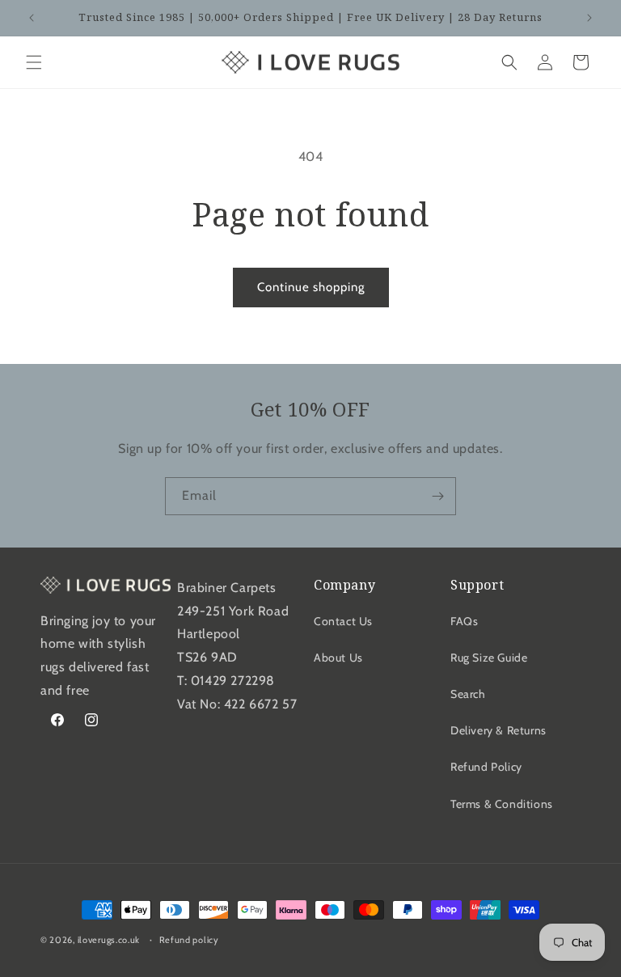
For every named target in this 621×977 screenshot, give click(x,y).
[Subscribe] (437, 496)
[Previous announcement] (31, 18)
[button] (34, 62)
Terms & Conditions (501, 804)
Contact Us (343, 621)
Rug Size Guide (488, 657)
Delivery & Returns (498, 730)
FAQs (464, 621)
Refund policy (189, 939)
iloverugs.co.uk (109, 939)
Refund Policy (486, 766)
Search (468, 694)
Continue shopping (311, 287)
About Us (338, 657)
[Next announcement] (589, 18)
